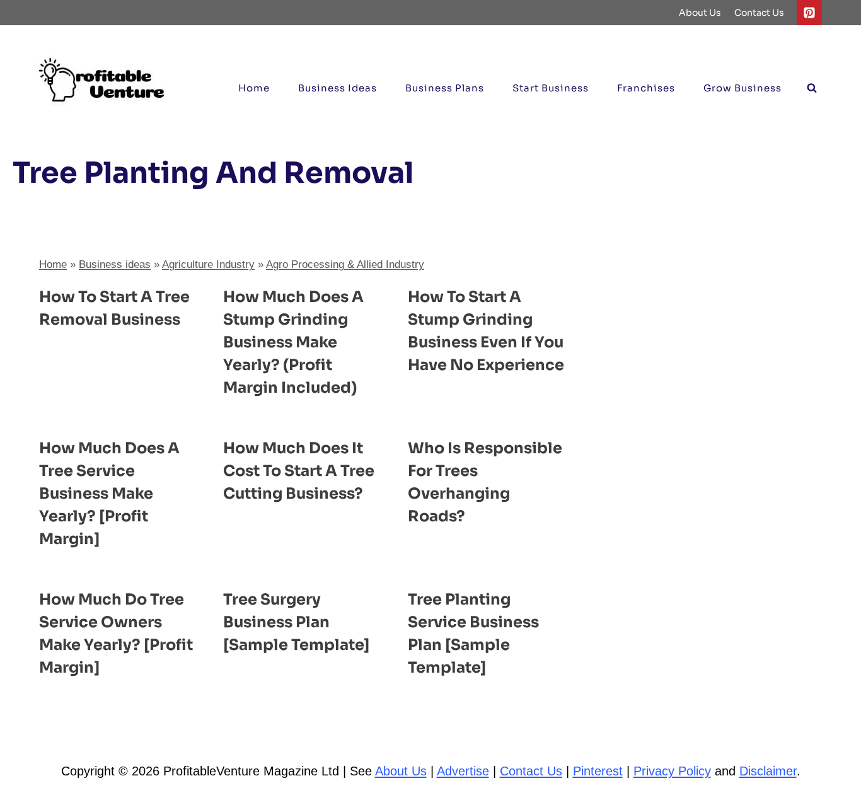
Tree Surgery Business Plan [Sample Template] (296, 622)
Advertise (463, 771)
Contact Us (759, 12)
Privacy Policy (672, 771)
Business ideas (337, 88)
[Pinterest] (809, 12)
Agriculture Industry (208, 264)
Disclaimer (768, 771)
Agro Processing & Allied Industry (345, 264)
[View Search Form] (812, 88)
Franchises (646, 88)
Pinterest (598, 771)
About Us (700, 12)
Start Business (550, 88)
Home (254, 88)
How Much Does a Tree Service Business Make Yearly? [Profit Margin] (109, 493)
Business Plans (444, 88)
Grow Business (742, 88)
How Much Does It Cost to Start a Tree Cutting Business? (298, 471)
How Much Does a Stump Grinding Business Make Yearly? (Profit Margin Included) (293, 342)
